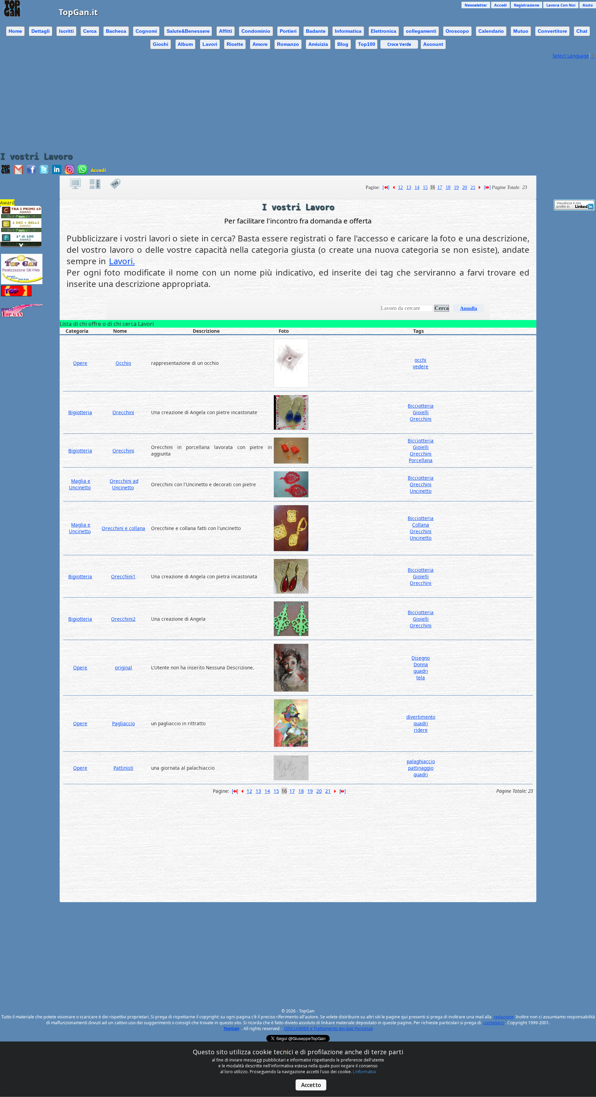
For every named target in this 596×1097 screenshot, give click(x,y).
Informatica (348, 31)
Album (185, 44)
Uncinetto (420, 491)
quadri (421, 671)
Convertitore (552, 31)
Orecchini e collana (123, 528)
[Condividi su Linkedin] (56, 172)
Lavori (209, 44)
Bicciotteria (421, 405)
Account (433, 44)
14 (417, 187)
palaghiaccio (421, 761)
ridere (421, 730)
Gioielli (421, 412)
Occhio (123, 363)
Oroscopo (457, 31)
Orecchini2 (123, 619)
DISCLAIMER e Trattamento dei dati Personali (328, 1028)
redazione (504, 1017)
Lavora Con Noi (560, 5)
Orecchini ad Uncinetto (124, 484)
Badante (316, 31)
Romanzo (288, 44)
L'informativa (364, 1072)
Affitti (225, 31)
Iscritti (66, 31)
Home (15, 31)
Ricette (235, 44)
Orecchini (123, 412)
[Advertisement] (276, 100)
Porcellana (421, 460)
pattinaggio (421, 768)
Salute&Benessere (188, 31)
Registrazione (526, 5)
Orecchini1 (123, 576)
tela (420, 677)
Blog (342, 44)
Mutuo (520, 31)
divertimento (420, 717)
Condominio (255, 31)
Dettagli (40, 31)
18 (448, 187)
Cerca (90, 31)
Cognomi (146, 31)
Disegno (420, 658)
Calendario (491, 31)
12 (400, 187)
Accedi (500, 5)
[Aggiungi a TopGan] (5, 172)
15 (425, 187)
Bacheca (116, 31)
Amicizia (318, 44)
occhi (420, 360)
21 (472, 187)
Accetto (311, 1085)
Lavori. (122, 261)
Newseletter (476, 5)
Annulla (468, 308)
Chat (581, 31)
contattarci (493, 1023)
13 (408, 187)
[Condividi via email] (18, 172)
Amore (260, 44)
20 (464, 187)
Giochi (160, 44)
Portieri (288, 31)
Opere (80, 363)
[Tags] (119, 184)
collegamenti (421, 31)
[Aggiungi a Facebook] (31, 172)
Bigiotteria (80, 412)
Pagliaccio (123, 723)
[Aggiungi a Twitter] (44, 172)
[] (386, 187)
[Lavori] (99, 184)
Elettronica (383, 31)
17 (439, 187)
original (123, 667)
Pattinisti (123, 768)
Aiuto (588, 5)
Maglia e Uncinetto (80, 484)
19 (456, 187)
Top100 (366, 44)
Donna (421, 664)
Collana (420, 524)
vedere (420, 366)
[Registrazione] (79, 184)
